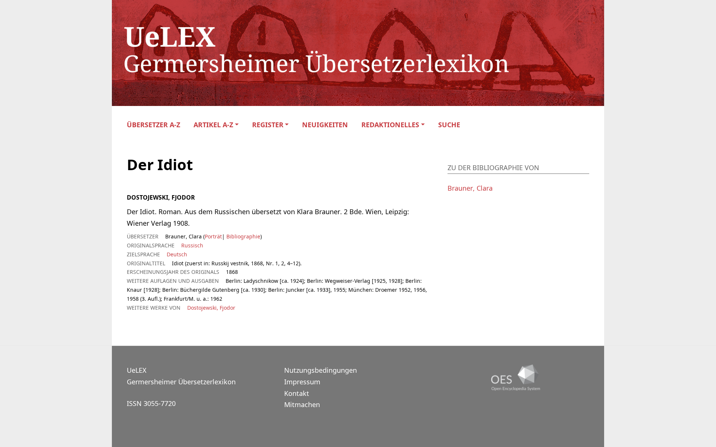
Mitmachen (302, 404)
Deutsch (177, 254)
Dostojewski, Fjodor (211, 307)
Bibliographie (242, 236)
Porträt (213, 236)
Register (267, 124)
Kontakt (296, 393)
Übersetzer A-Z (153, 124)
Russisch (192, 245)
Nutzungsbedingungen (320, 370)
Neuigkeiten (325, 124)
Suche (449, 124)
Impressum (302, 381)
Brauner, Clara (470, 188)
